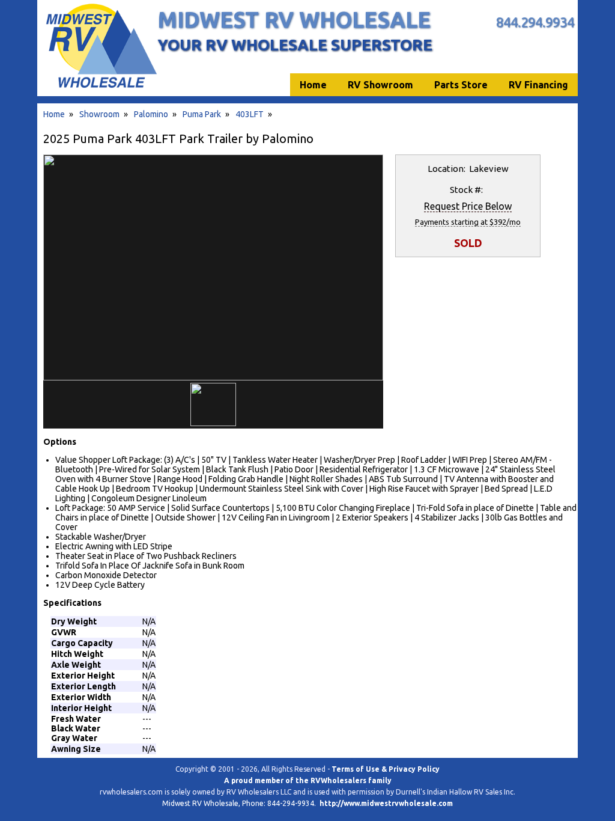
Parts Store (461, 84)
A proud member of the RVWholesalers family (308, 780)
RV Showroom (380, 84)
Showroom (99, 114)
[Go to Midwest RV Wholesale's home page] (100, 87)
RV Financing (538, 84)
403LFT (249, 114)
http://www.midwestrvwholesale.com (386, 803)
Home (54, 114)
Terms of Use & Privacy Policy (386, 769)
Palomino (151, 114)
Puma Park (202, 114)
